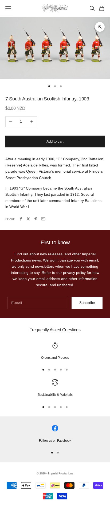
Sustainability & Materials (55, 395)
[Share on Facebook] (21, 219)
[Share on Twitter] (28, 219)
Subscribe (87, 303)
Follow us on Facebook (55, 440)
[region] (55, 351)
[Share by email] (43, 219)
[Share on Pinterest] (36, 219)
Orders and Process (55, 358)
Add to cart (55, 141)
